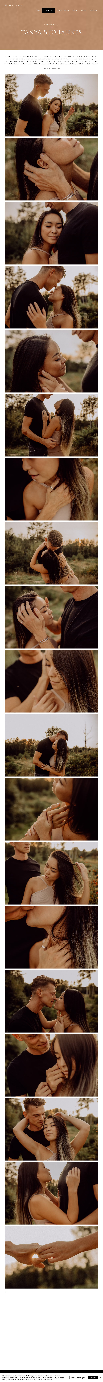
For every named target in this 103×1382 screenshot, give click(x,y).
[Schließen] (100, 1377)
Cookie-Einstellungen (78, 1378)
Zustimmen (92, 1378)
